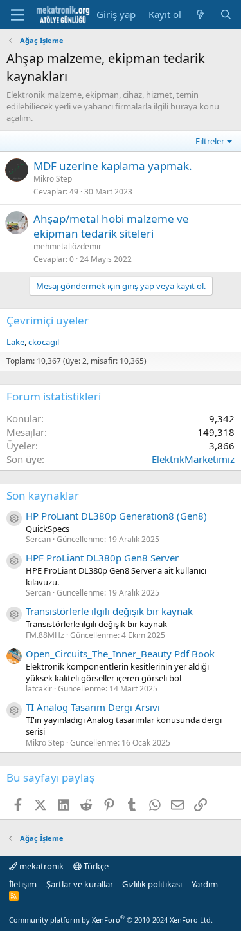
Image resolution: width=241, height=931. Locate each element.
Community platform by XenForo (111, 920)
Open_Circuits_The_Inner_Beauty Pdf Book (120, 653)
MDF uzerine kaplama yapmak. (112, 165)
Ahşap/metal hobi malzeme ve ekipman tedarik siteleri (111, 226)
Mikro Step (52, 178)
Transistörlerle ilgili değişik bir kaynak (109, 611)
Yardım (205, 884)
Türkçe (95, 866)
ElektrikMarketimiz (193, 459)
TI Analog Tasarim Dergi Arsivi (93, 707)
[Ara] (225, 14)
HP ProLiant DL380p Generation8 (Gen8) (116, 515)
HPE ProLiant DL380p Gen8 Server (102, 557)
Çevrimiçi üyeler (47, 320)
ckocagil (43, 342)
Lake (15, 342)
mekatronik (40, 866)
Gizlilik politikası (152, 884)
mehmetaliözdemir (67, 246)
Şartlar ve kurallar (79, 884)
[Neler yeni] (200, 14)
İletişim (23, 884)
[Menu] (18, 15)
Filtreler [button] (209, 141)
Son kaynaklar (42, 495)
